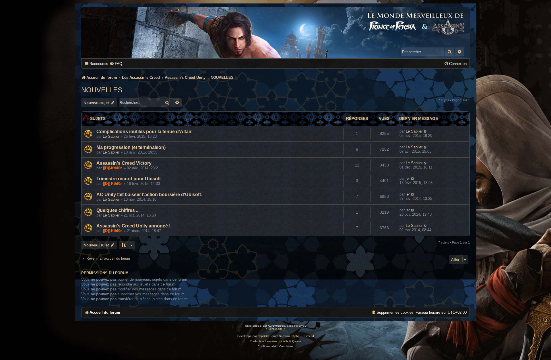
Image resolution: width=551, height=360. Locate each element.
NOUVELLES (101, 90)
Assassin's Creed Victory (124, 163)
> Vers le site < (275, 328)
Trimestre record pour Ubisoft (128, 178)
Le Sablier (111, 136)
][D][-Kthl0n (113, 168)
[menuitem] (116, 64)
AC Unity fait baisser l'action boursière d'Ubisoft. (149, 194)
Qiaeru (296, 341)
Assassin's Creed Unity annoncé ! (133, 225)
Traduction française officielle (269, 341)
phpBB (262, 336)
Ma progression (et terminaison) (131, 147)
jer (408, 178)
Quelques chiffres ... (117, 210)
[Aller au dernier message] (425, 131)
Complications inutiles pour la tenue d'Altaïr (143, 131)
